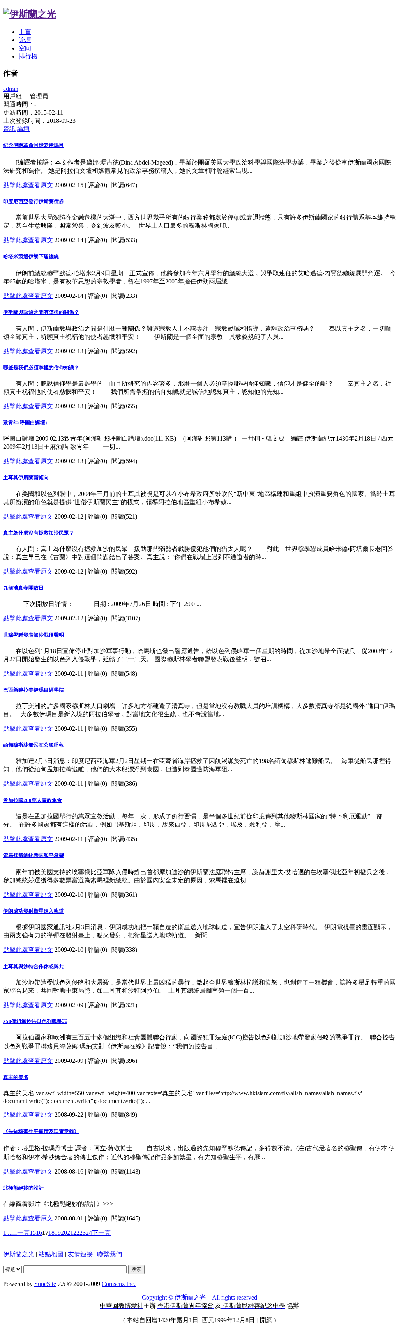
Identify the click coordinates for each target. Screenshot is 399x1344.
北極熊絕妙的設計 (23, 1188)
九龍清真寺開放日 (23, 588)
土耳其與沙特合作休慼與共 (33, 966)
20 (64, 1232)
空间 (25, 48)
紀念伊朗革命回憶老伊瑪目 (33, 145)
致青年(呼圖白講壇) (25, 422)
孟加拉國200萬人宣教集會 (32, 800)
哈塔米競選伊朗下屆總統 (31, 256)
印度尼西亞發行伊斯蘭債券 (33, 201)
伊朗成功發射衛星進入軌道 (33, 911)
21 (70, 1232)
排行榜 (28, 56)
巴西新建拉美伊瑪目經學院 (33, 690)
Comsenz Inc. (119, 1283)
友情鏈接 (80, 1254)
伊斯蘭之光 (18, 1254)
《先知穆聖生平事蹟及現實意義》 (41, 1131)
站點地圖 (51, 1254)
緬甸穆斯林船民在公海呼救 (33, 745)
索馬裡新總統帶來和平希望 (33, 855)
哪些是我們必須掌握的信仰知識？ (41, 367)
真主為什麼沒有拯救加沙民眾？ (38, 533)
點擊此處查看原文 (28, 185)
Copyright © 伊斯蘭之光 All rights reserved (199, 1297)
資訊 (9, 129)
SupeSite (45, 1283)
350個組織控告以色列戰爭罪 (35, 1021)
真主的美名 (15, 1077)
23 (82, 1232)
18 (51, 1232)
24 (89, 1232)
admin (10, 88)
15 (33, 1232)
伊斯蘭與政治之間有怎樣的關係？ (41, 312)
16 (39, 1232)
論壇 (25, 40)
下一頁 (101, 1232)
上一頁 (20, 1232)
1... (7, 1232)
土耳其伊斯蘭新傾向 (26, 477)
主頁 (25, 31)
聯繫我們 (109, 1254)
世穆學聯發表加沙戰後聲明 (33, 635)
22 (76, 1232)
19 (58, 1232)
